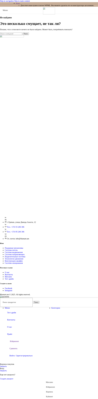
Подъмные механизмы (14, 248)
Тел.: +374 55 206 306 (15, 227)
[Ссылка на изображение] (12, 37)
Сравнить (13, 348)
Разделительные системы (15, 257)
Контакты (9, 275)
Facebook (8, 288)
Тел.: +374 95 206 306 (15, 232)
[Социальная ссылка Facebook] (2, 4)
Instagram (8, 290)
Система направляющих (15, 254)
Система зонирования (14, 263)
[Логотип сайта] (49, 14)
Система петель (11, 250)
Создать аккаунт (6, 379)
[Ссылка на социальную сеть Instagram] (6, 4)
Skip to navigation (7, 1)
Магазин (8, 277)
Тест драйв (9, 279)
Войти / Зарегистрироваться (20, 356)
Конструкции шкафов (14, 261)
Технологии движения (14, 259)
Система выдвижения (14, 252)
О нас (7, 272)
